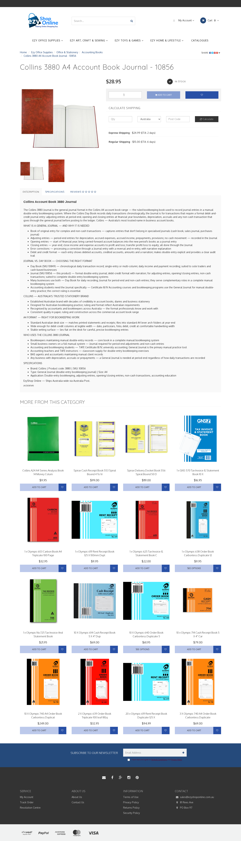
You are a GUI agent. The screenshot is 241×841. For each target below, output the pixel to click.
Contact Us (78, 802)
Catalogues (200, 40)
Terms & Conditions (159, 760)
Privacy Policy (176, 760)
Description (31, 191)
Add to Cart (164, 95)
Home (23, 52)
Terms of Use (130, 797)
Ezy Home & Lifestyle (166, 40)
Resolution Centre (30, 807)
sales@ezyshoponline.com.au (196, 797)
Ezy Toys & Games (128, 40)
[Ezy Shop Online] (43, 20)
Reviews (76, 191)
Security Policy (131, 812)
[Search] (131, 21)
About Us (77, 797)
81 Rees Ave (186, 802)
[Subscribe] (183, 753)
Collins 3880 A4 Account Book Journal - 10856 (50, 55)
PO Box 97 (185, 807)
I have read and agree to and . (156, 760)
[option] (60, 118)
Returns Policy (131, 807)
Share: (205, 52)
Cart (211, 20)
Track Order (27, 802)
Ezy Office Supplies (46, 40)
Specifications (54, 191)
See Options (194, 568)
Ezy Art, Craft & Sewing (88, 40)
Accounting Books (92, 52)
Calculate (207, 119)
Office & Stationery (67, 52)
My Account (185, 20)
